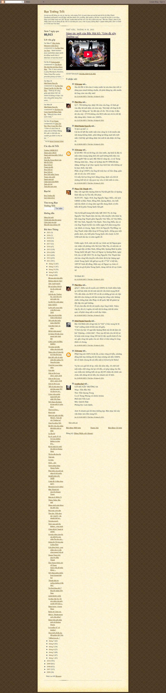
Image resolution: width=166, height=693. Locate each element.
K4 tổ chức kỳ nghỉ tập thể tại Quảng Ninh (55, 449)
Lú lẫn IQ (51, 434)
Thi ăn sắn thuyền (54, 454)
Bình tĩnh (51, 412)
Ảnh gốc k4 (48, 184)
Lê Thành (55, 121)
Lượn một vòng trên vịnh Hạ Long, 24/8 (55, 310)
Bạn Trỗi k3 (48, 172)
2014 (49, 252)
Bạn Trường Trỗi (54, 11)
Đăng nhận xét (73, 422)
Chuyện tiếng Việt (54, 423)
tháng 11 (52, 267)
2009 (49, 664)
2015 (49, 249)
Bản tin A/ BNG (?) (55, 497)
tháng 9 (52, 272)
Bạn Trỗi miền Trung (51, 174)
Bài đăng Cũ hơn (115, 428)
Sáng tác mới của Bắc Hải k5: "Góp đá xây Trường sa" (55, 417)
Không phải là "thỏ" (55, 281)
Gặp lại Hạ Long (54, 384)
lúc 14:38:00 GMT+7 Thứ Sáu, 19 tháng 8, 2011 (89, 315)
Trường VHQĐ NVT (51, 150)
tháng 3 (52, 652)
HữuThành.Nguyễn (51, 83)
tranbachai (79, 384)
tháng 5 (52, 647)
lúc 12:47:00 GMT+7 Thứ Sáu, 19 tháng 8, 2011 (89, 120)
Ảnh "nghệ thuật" (54, 284)
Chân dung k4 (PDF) (51, 182)
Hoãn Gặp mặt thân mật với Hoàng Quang (55, 622)
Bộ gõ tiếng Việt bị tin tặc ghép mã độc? (55, 288)
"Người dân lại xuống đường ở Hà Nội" (55, 583)
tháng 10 (52, 269)
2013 (49, 255)
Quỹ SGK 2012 (49, 198)
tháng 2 (52, 655)
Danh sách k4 (49, 179)
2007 (49, 669)
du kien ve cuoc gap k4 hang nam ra (53, 112)
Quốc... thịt (52, 463)
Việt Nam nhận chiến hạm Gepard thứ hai (55, 575)
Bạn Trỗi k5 (48, 170)
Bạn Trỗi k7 (48, 165)
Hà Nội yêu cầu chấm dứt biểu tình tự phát (55, 428)
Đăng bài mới (49, 217)
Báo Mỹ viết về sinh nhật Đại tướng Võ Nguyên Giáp (55, 359)
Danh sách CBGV (50, 153)
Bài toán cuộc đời (54, 511)
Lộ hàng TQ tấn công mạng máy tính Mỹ (55, 336)
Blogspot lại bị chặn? (55, 487)
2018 (49, 241)
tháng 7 (52, 641)
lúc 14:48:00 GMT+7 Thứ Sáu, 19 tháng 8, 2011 (89, 345)
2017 (49, 244)
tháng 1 (52, 658)
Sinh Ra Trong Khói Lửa (52, 160)
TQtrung (78, 84)
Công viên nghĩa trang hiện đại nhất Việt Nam (54, 396)
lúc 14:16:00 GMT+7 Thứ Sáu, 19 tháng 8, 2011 (89, 183)
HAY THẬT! (52, 305)
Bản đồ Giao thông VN (52, 225)
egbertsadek (55, 62)
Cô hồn (51, 460)
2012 (49, 258)
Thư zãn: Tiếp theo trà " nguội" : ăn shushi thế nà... (55, 515)
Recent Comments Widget (57, 141)
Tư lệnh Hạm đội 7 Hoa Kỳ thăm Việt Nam (55, 590)
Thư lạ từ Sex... (53, 410)
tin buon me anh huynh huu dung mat (53, 66)
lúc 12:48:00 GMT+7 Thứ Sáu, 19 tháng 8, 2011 (89, 144)
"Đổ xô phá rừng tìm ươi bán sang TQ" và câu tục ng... (55, 389)
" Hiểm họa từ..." (54, 638)
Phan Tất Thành (81, 189)
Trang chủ (94, 428)
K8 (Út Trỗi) (48, 162)
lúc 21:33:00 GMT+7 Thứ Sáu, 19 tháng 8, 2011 (89, 417)
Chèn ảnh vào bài (50, 222)
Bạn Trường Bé (49, 196)
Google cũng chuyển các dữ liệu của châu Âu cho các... (55, 536)
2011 (49, 261)
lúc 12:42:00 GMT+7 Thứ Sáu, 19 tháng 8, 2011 (89, 96)
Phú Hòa (78, 102)
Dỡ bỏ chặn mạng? (54, 331)
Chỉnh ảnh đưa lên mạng (52, 220)
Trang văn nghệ (49, 177)
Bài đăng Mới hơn (73, 428)
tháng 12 (52, 264)
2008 (49, 667)
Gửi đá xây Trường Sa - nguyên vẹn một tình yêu (55, 296)
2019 (49, 238)
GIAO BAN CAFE (54, 596)
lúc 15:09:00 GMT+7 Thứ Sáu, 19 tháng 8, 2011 (89, 378)
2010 (49, 661)
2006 (49, 672)
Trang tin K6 (48, 167)
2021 (49, 232)
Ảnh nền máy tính (50, 186)
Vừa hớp (51, 457)
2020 (49, 235)
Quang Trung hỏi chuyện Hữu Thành (54, 557)
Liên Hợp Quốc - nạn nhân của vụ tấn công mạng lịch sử (55, 549)
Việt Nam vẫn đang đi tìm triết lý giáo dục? (55, 404)
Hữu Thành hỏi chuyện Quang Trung (54, 492)
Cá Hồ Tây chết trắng (55, 302)
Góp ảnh (51, 370)
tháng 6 (52, 644)
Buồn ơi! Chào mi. (54, 612)
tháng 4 (52, 649)
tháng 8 (52, 275)
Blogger (58, 676)
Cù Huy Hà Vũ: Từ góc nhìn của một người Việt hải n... (55, 601)
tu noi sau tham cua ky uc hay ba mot (53, 88)
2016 (49, 247)
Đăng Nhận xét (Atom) (83, 433)
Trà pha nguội (53, 521)
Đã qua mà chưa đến (55, 278)
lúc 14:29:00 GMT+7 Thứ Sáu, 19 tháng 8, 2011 (89, 279)
